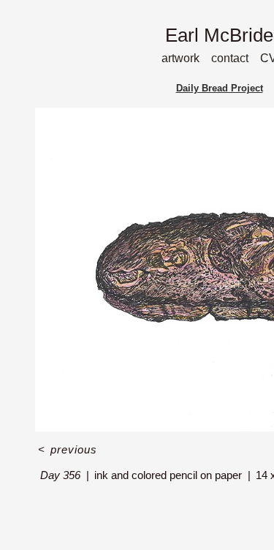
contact (229, 58)
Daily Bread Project (219, 88)
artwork (180, 58)
